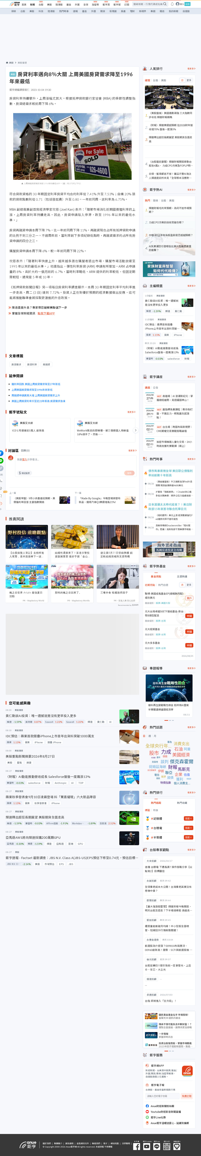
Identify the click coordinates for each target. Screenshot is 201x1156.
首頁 (24, 4)
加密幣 (95, 4)
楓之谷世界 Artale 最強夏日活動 (26, 594)
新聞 (32, 4)
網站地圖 (115, 1143)
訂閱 (126, 4)
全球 (85, 4)
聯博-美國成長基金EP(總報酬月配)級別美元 (164, 595)
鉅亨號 (117, 4)
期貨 (102, 11)
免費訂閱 (186, 1096)
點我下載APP (46, 313)
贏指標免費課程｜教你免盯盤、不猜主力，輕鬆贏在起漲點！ (175, 413)
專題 (153, 11)
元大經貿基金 (152, 629)
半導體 (157, 837)
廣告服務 (69, 1143)
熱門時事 (64, 11)
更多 (189, 80)
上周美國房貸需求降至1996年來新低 (32, 390)
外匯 (77, 4)
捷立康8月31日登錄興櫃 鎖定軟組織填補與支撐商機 (116, 554)
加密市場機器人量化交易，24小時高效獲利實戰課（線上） (174, 444)
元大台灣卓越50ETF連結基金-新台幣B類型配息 (164, 613)
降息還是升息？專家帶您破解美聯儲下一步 (39, 307)
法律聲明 (126, 1143)
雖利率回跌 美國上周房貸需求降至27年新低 (36, 384)
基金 (68, 4)
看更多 (131, 412)
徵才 (105, 1143)
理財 (132, 11)
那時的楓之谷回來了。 (68, 592)
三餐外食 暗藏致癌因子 (114, 592)
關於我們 (47, 1143)
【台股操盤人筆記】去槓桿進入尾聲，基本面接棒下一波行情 (26, 554)
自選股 (186, 11)
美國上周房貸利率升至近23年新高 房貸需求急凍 (38, 401)
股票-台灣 (161, 620)
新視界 (142, 11)
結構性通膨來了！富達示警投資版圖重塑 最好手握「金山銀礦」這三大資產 (72, 554)
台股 (41, 4)
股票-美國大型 (163, 603)
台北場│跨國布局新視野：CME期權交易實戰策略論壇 (175, 429)
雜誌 (162, 11)
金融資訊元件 (83, 1143)
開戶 (189, 598)
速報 (75, 11)
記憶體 (157, 818)
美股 (49, 4)
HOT (159, 396)
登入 (182, 4)
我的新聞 (173, 11)
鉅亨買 (106, 4)
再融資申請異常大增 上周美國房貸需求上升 (36, 395)
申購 (189, 616)
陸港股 (59, 4)
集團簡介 (58, 1143)
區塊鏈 (113, 11)
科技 (41, 11)
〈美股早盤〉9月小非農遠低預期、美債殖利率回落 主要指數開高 (34, 500)
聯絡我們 (96, 1143)
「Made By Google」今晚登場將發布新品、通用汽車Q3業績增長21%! (99, 500)
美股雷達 (22, 62)
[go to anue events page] (172, 4)
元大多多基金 (152, 643)
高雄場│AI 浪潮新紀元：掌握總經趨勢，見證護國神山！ (175, 398)
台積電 (157, 828)
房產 (123, 11)
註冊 (187, 4)
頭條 (13, 11)
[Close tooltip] (27, 503)
